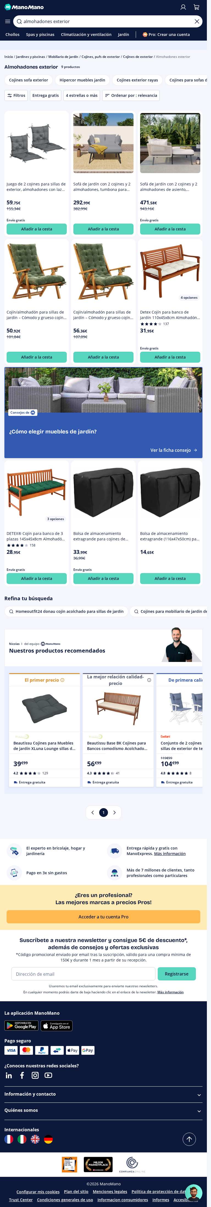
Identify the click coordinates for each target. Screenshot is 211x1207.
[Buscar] (19, 21)
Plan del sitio (76, 1191)
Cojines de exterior (138, 56)
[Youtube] (48, 1075)
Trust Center (21, 1199)
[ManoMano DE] (48, 1139)
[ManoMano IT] (22, 1139)
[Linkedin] (8, 1075)
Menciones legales (110, 1191)
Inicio (8, 56)
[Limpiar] (197, 21)
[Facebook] (22, 1075)
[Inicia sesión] (183, 7)
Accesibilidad (186, 1199)
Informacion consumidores (123, 1199)
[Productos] (7, 21)
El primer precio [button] (42, 680)
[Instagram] (35, 1075)
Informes (160, 1199)
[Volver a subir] (189, 1139)
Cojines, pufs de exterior (101, 56)
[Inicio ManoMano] (89, 7)
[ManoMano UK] (35, 1139)
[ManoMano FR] (8, 1139)
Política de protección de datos (161, 1191)
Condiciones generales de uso (65, 1199)
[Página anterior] (92, 812)
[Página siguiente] (114, 812)
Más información (170, 992)
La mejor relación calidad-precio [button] (115, 680)
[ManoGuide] (193, 1193)
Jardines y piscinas (30, 56)
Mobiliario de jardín (63, 56)
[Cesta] (196, 7)
